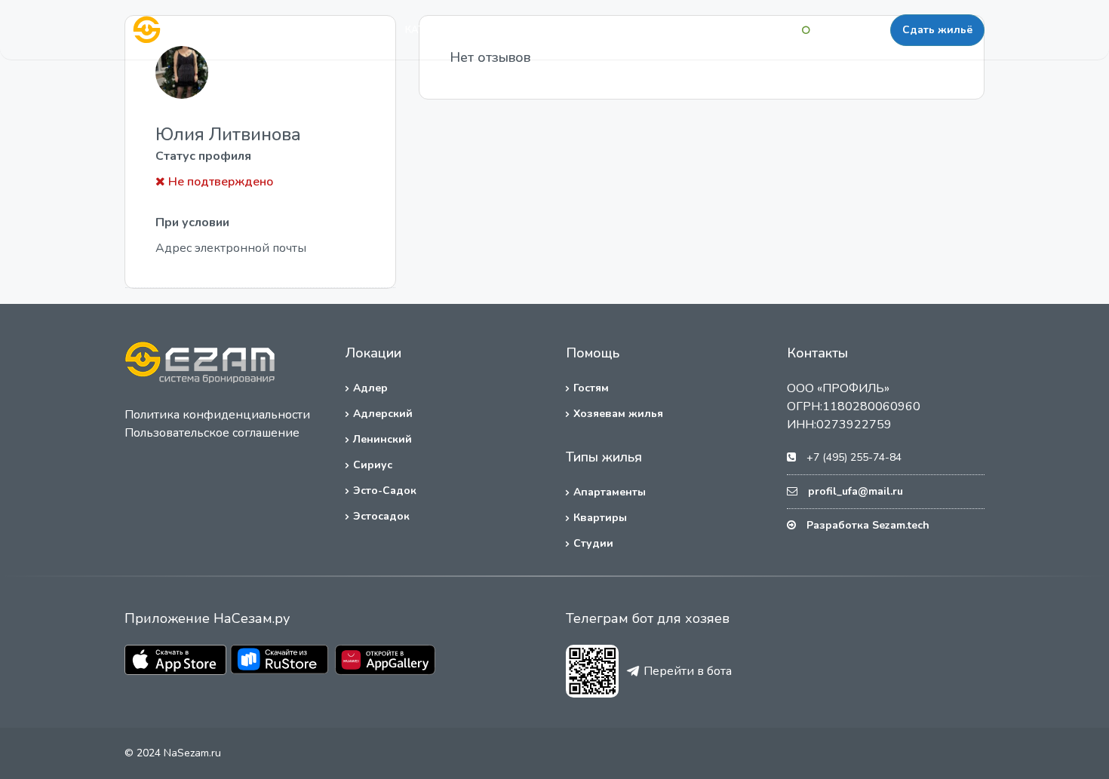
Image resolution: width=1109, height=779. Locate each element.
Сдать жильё (937, 30)
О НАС (551, 30)
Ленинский (382, 439)
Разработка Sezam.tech (867, 525)
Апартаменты (609, 492)
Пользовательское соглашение (212, 433)
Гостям (591, 388)
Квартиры (600, 518)
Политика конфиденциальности (217, 414)
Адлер (370, 388)
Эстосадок (381, 516)
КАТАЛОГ (428, 30)
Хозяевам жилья (618, 413)
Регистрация (850, 30)
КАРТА (493, 30)
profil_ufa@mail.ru (855, 491)
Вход (778, 30)
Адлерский (383, 413)
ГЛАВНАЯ (354, 30)
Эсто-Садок (384, 490)
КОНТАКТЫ (620, 30)
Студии (593, 543)
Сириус (372, 465)
